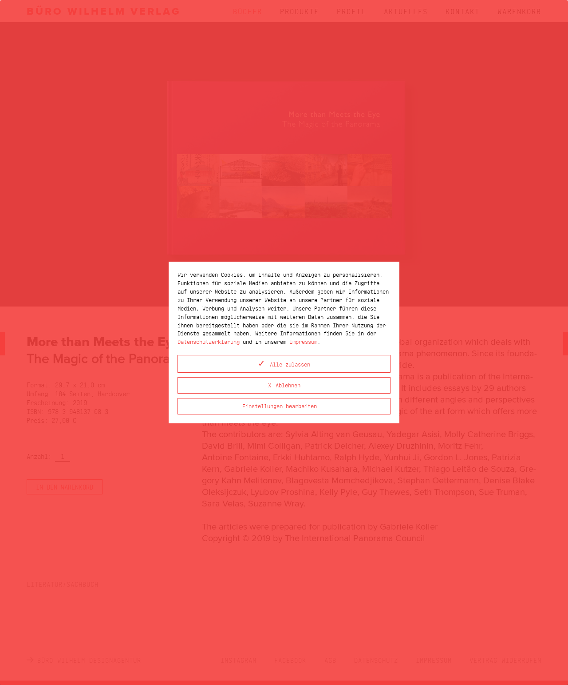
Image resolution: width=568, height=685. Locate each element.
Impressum (303, 341)
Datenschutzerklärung (209, 341)
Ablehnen (288, 385)
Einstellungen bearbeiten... (284, 406)
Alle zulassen (290, 364)
